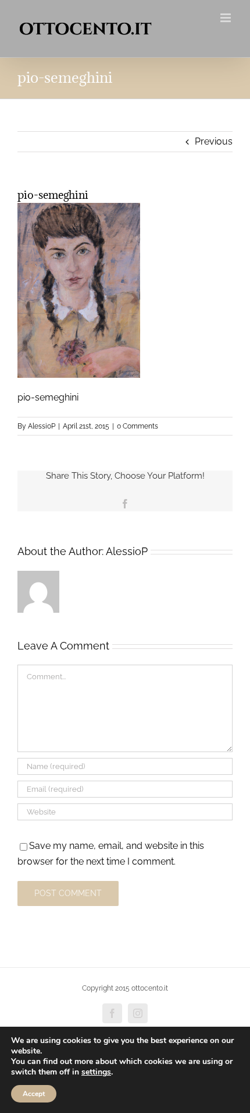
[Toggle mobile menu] (226, 18)
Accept (34, 1093)
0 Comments (137, 426)
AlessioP (41, 426)
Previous (214, 141)
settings (96, 1072)
